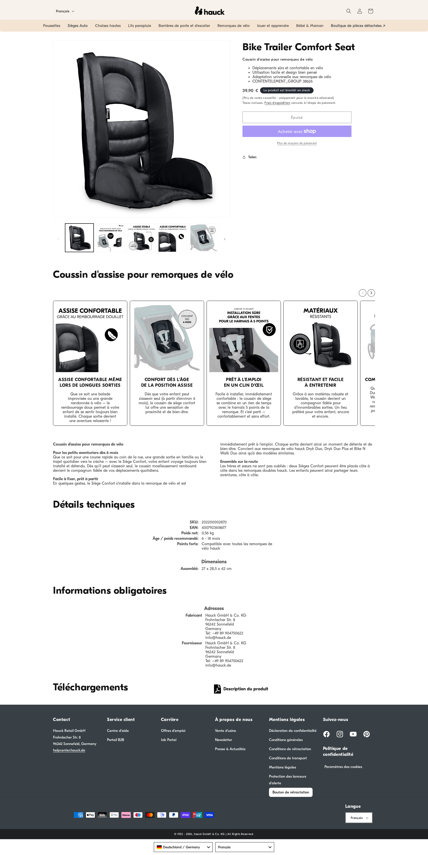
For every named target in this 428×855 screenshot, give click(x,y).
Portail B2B (115, 740)
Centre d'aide (118, 730)
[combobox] (183, 847)
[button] (348, 11)
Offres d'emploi (173, 730)
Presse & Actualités (230, 749)
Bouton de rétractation (290, 792)
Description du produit (245, 689)
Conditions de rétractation (290, 749)
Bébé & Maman (309, 25)
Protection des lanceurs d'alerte (287, 779)
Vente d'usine (225, 730)
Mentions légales (282, 767)
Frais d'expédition (277, 103)
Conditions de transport (288, 758)
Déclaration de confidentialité (293, 730)
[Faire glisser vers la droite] (224, 239)
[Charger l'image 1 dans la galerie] (79, 238)
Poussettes (51, 25)
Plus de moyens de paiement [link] (297, 143)
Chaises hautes (108, 25)
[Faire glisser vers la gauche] (58, 239)
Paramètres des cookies (343, 767)
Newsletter (223, 740)
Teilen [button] (252, 157)
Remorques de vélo (233, 25)
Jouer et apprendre (273, 25)
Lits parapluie (139, 25)
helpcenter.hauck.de (69, 750)
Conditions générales (286, 740)
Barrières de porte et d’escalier (184, 25)
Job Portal (168, 740)
